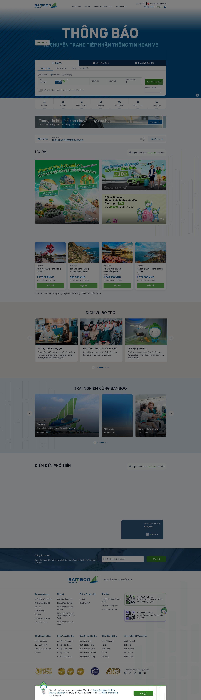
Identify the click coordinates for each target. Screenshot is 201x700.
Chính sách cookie (110, 693)
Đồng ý (143, 693)
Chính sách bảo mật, (101, 690)
